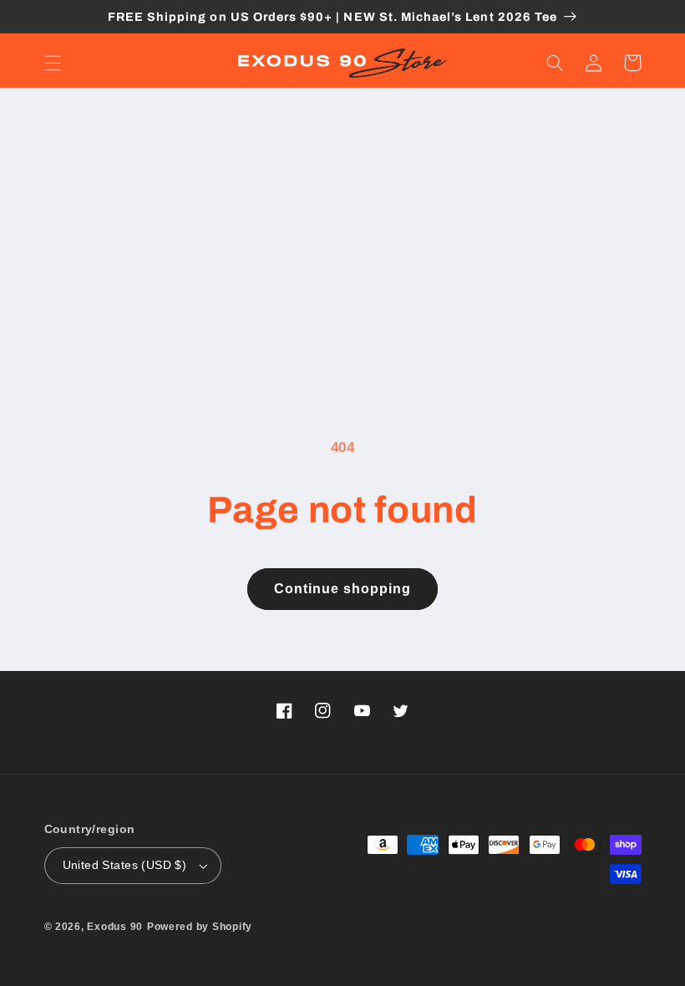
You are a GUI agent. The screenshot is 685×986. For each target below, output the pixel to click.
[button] (52, 62)
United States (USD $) (125, 865)
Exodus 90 (115, 927)
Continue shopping (343, 589)
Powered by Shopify (199, 927)
